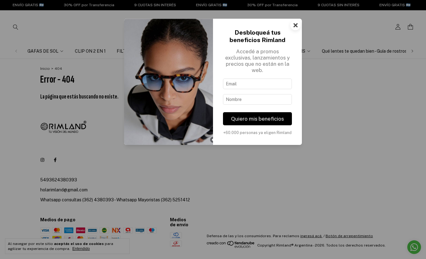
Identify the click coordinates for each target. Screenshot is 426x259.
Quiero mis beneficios (257, 119)
